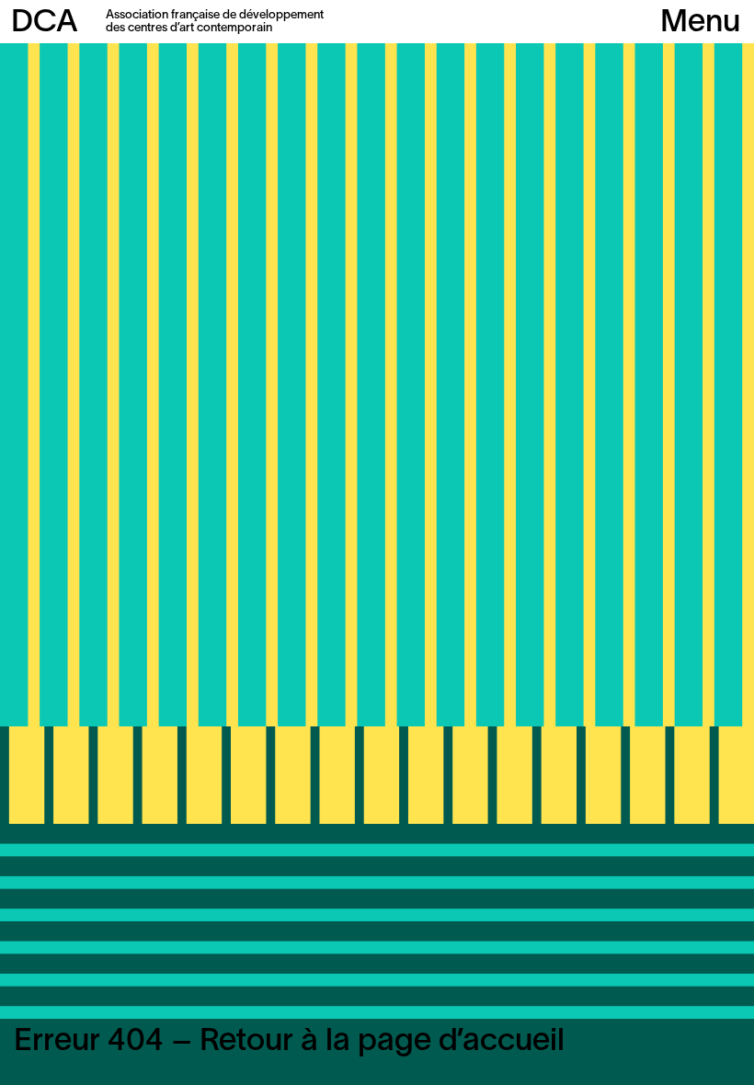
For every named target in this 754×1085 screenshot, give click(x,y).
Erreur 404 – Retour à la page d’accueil (289, 1042)
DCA (44, 23)
